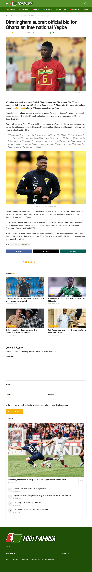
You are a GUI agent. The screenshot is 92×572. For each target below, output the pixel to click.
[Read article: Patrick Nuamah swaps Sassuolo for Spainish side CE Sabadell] (67, 287)
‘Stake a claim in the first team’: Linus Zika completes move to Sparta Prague (21, 331)
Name (8, 385)
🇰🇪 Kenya (35, 9)
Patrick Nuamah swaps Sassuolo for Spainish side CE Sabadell (66, 300)
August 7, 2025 (26, 33)
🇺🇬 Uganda (74, 9)
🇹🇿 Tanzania (61, 9)
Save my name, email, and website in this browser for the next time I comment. (38, 405)
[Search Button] (85, 3)
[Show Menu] (7, 3)
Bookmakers (49, 559)
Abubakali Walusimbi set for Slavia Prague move (29, 488)
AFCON (40, 559)
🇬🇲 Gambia (23, 9)
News (43, 33)
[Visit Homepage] (46, 3)
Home (7, 16)
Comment (10, 356)
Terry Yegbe (21, 108)
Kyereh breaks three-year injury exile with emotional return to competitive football (25, 300)
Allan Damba (12, 33)
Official (33, 559)
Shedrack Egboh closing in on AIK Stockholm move (30, 509)
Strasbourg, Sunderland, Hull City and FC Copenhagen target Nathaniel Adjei (37, 479)
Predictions (24, 559)
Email (8, 395)
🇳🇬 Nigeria (47, 9)
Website (51, 395)
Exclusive (36, 33)
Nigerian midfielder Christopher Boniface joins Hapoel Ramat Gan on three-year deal (42, 495)
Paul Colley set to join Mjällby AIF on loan (27, 502)
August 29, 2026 (12, 304)
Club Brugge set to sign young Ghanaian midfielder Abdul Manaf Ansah (67, 331)
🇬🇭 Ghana (11, 9)
